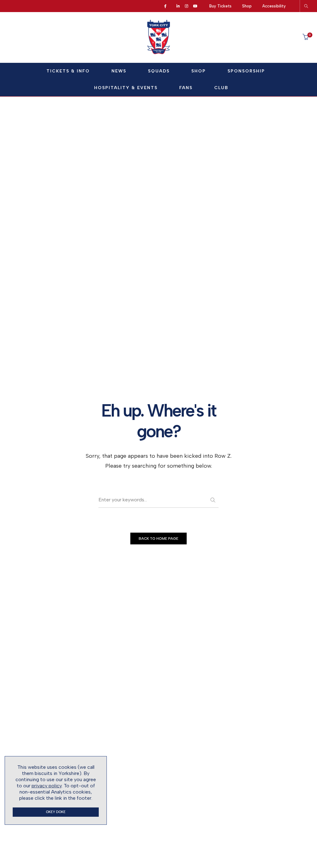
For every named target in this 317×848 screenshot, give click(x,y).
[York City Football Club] (158, 52)
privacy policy (47, 786)
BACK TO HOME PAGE (158, 538)
